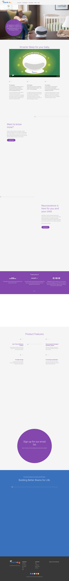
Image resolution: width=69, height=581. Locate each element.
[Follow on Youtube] (36, 573)
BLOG (39, 2)
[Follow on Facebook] (30, 573)
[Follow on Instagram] (38, 573)
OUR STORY (19, 2)
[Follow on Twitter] (34, 573)
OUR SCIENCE (31, 2)
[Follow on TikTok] (32, 573)
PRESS (35, 2)
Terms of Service (33, 576)
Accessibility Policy (39, 576)
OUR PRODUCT (25, 2)
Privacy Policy (28, 576)
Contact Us (37, 564)
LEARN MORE (11, 140)
